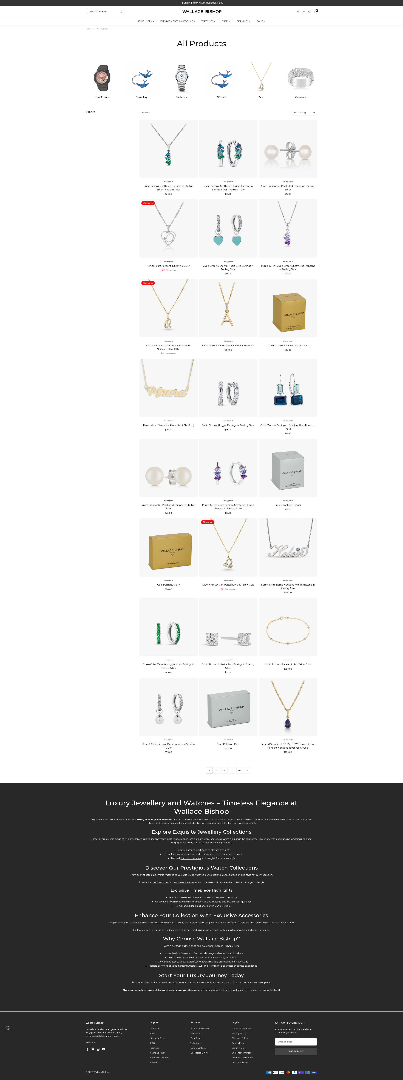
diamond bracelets (191, 858)
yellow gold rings (168, 839)
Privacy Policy (239, 1033)
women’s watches (184, 882)
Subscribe (296, 1051)
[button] (7, 1028)
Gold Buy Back (198, 1048)
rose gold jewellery (199, 839)
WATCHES (207, 21)
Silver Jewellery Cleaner (288, 505)
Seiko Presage (213, 901)
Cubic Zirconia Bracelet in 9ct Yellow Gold (288, 664)
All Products (102, 29)
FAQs (153, 1043)
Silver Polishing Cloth (228, 744)
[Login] (304, 12)
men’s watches (160, 882)
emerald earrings (210, 854)
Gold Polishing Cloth (168, 584)
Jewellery (145, 21)
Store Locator (157, 1052)
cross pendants (260, 930)
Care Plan (195, 1038)
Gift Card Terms (240, 1062)
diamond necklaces (196, 850)
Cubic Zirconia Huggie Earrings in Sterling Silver (228, 425)
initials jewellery (238, 930)
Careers (154, 1062)
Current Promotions (242, 1052)
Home (88, 29)
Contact (154, 1048)
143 (239, 770)
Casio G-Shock (223, 906)
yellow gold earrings (184, 854)
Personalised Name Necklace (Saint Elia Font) (168, 425)
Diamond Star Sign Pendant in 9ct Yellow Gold (228, 584)
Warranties (196, 1033)
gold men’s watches (190, 897)
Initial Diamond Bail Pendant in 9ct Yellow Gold (228, 345)
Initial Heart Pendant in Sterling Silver (169, 265)
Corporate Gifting (199, 1052)
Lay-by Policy (238, 1048)
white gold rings (232, 839)
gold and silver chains (177, 930)
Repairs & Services (200, 1028)
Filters (90, 112)
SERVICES (243, 21)
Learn (153, 1033)
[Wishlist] (309, 12)
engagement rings (181, 842)
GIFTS (225, 21)
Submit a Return (158, 1038)
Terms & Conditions (242, 1028)
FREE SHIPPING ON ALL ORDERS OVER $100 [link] (201, 3)
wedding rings (299, 839)
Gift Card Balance (159, 1057)
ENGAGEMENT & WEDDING (176, 21)
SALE (260, 21)
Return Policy (239, 1043)
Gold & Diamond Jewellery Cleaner (288, 345)
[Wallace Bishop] (202, 11)
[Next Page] (247, 770)
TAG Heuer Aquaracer (239, 901)
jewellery (171, 990)
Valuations (195, 1043)
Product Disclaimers (242, 1057)
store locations (227, 961)
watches (188, 990)
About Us (155, 1028)
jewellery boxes (217, 922)
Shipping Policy (240, 1038)
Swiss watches (196, 874)
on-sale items (166, 982)
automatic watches (163, 874)
